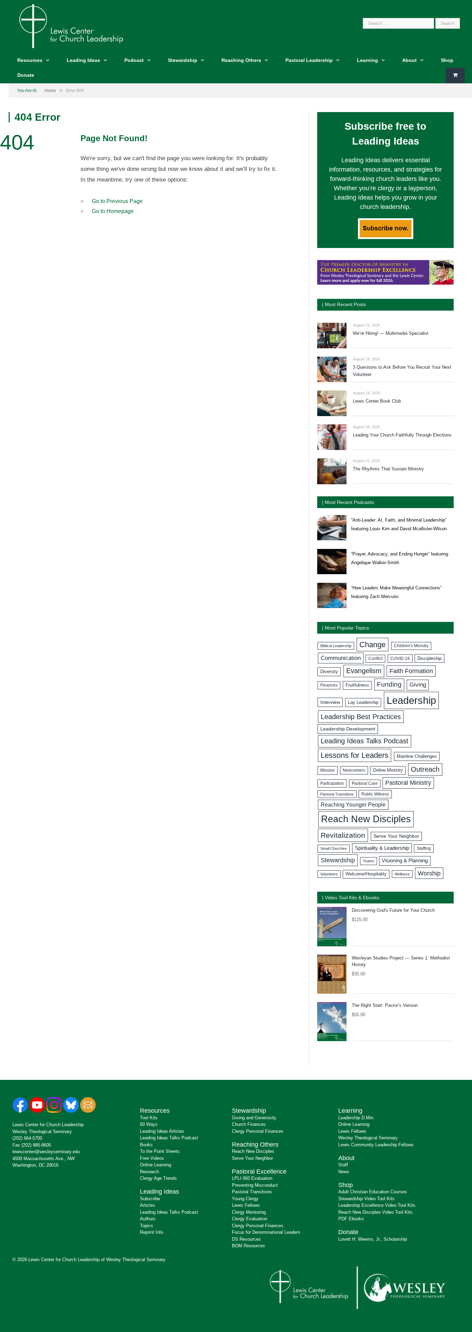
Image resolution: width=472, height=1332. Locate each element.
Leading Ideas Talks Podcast (364, 741)
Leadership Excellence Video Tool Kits (376, 1205)
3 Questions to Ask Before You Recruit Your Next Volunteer (402, 371)
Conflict (375, 658)
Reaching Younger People (353, 805)
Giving (417, 684)
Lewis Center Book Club (377, 401)
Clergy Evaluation (249, 1218)
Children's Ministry (411, 646)
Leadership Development (347, 729)
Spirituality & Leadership (382, 848)
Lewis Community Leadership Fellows (376, 1144)
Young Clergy (245, 1198)
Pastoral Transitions (337, 794)
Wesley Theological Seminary (42, 1131)
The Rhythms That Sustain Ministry (388, 468)
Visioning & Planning (405, 860)
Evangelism (363, 670)
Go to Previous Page (117, 201)
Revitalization (343, 835)
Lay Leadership (363, 702)
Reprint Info (151, 1232)
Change (372, 644)
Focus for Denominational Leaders (266, 1232)
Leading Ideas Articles (162, 1131)
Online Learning (155, 1164)
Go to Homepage (113, 211)
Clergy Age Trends (158, 1178)
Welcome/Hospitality (366, 874)
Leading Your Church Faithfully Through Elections (402, 435)
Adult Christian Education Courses (372, 1191)
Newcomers (354, 770)
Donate (25, 75)
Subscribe (150, 1198)
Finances (329, 685)
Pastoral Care (365, 783)
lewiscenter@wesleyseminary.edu (46, 1151)
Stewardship (182, 60)
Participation (332, 783)
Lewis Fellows (246, 1205)
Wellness (402, 874)
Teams (368, 861)
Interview (330, 702)
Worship (429, 873)
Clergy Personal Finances (257, 1131)
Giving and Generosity (254, 1117)
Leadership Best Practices (361, 716)
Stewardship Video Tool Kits (366, 1198)
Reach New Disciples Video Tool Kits (375, 1212)
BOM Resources (248, 1245)
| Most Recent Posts (344, 304)
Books (146, 1144)
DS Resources (246, 1239)
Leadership (411, 700)
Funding (389, 684)
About (409, 60)
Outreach (425, 769)
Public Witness (375, 794)
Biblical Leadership (335, 646)
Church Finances (249, 1124)
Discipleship (429, 658)
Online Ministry (388, 770)
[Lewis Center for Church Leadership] (71, 25)
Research (149, 1171)
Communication (341, 658)
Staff (343, 1164)
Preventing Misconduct (255, 1185)
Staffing (424, 848)
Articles (147, 1205)
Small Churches (333, 848)
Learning (367, 60)
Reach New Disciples (366, 819)
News (343, 1171)
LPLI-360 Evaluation (252, 1178)
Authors (147, 1218)
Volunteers (329, 874)
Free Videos (152, 1158)
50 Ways (149, 1124)
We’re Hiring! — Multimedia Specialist (390, 333)
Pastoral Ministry (408, 782)
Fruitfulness (357, 685)
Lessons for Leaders (354, 755)
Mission (327, 770)
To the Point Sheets (160, 1151)
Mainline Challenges (417, 756)
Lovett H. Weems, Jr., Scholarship (372, 1239)
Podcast (134, 60)
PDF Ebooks (351, 1218)
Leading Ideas (83, 60)
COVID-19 (400, 658)
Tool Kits (149, 1117)
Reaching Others (241, 60)
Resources (30, 60)
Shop (447, 60)
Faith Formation (411, 671)
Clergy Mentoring (249, 1212)
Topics (146, 1225)
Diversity (329, 671)
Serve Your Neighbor (396, 836)
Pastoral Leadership (309, 60)
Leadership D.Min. (356, 1117)
